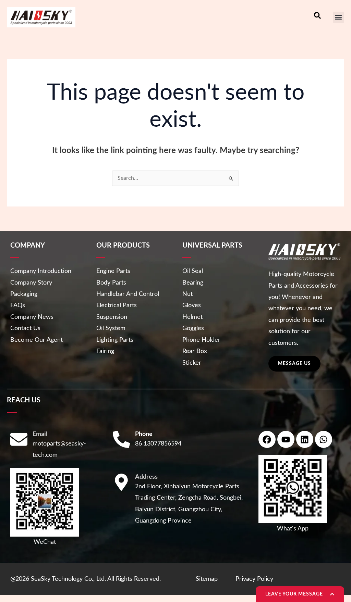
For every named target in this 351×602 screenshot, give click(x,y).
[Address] (121, 482)
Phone (144, 434)
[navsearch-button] (317, 17)
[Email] (18, 439)
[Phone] (121, 439)
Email (40, 434)
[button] (338, 17)
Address (146, 477)
